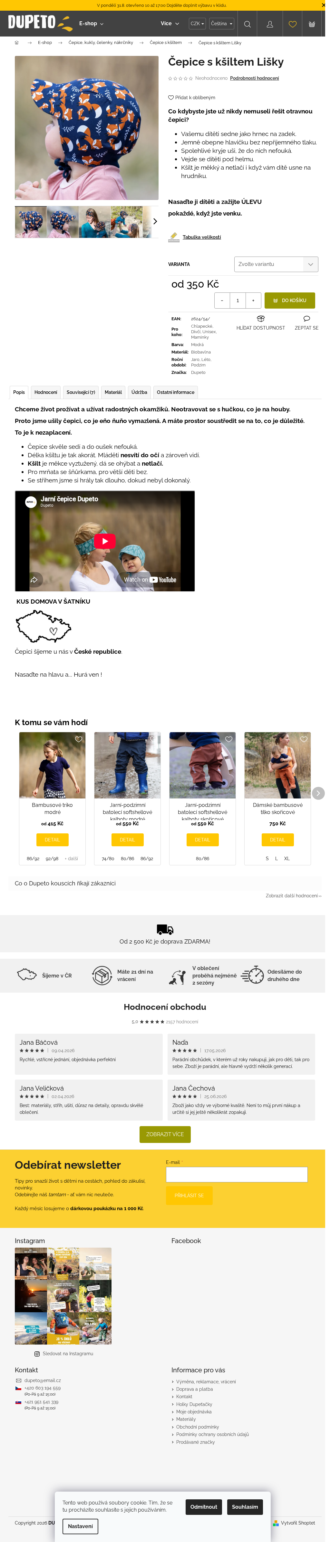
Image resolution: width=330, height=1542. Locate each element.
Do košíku (294, 300)
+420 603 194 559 (42, 1387)
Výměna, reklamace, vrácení (206, 1381)
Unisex (209, 331)
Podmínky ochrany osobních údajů (212, 1434)
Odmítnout (203, 1507)
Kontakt (184, 1396)
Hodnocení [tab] (45, 392)
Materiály (186, 1419)
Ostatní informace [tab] (175, 392)
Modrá (197, 344)
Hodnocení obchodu (165, 1007)
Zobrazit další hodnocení (292, 895)
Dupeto (198, 372)
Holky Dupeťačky (194, 1404)
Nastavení (80, 1526)
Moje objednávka (194, 1411)
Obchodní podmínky (197, 1427)
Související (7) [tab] (81, 392)
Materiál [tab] (113, 392)
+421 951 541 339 (41, 1401)
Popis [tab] (19, 392)
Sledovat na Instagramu (68, 1353)
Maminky (200, 337)
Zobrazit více (165, 1134)
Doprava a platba (194, 1389)
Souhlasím (245, 1507)
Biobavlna (201, 352)
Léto (205, 359)
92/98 (52, 858)
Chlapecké (201, 326)
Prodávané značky (195, 1442)
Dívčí (195, 331)
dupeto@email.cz (42, 1380)
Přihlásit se (189, 1195)
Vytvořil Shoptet (298, 1523)
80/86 (127, 858)
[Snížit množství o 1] (222, 300)
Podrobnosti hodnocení (254, 78)
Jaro (195, 359)
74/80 (108, 858)
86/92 (33, 858)
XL (287, 858)
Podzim (198, 365)
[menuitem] (91, 24)
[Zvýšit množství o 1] (253, 300)
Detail (52, 839)
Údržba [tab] (139, 392)
